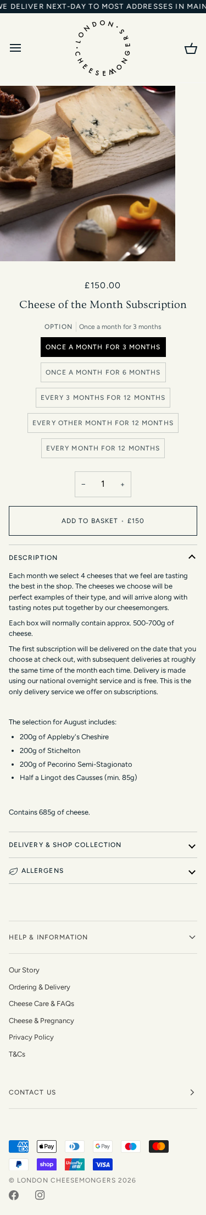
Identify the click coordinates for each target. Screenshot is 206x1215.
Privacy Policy (31, 1037)
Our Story (24, 970)
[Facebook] (14, 1195)
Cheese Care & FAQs (41, 1003)
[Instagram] (40, 1195)
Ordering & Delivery (39, 987)
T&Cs (17, 1054)
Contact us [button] (32, 1092)
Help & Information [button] (48, 937)
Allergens (42, 871)
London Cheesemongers (66, 1180)
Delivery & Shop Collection (65, 845)
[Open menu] (25, 48)
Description (33, 558)
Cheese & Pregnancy (41, 1020)
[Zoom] (20, 240)
